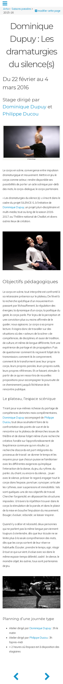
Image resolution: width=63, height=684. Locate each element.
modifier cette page (48, 10)
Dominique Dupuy (24, 106)
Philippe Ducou (21, 114)
